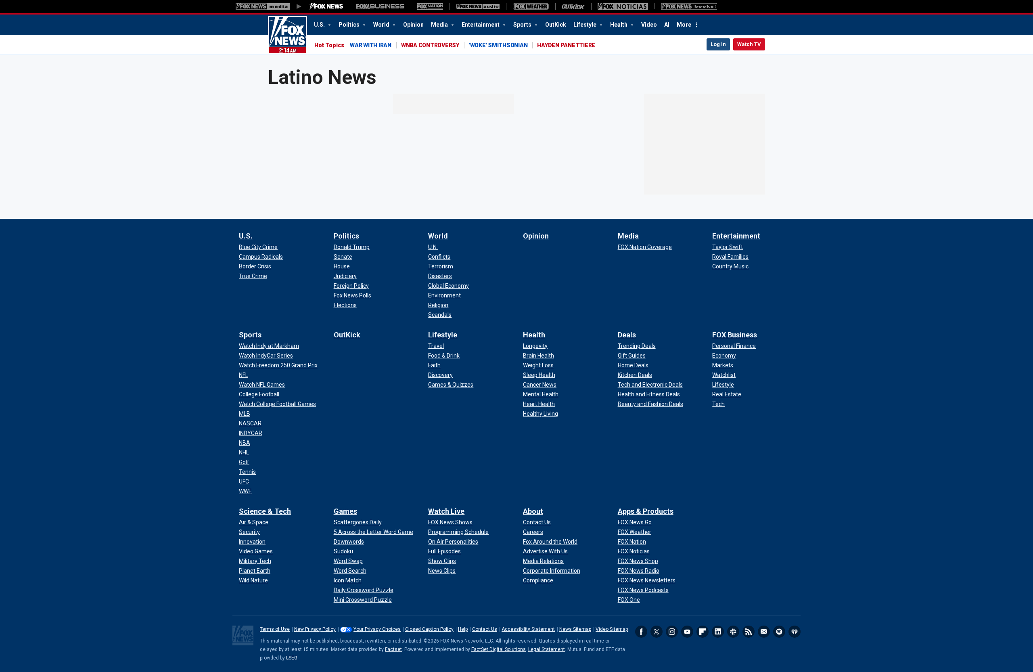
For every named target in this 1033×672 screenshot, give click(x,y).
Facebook (641, 632)
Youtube (687, 632)
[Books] (689, 6)
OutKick (555, 24)
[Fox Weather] (530, 6)
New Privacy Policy (315, 629)
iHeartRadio (794, 632)
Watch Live (446, 511)
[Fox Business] (380, 6)
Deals (627, 335)
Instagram (672, 632)
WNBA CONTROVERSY (430, 45)
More (684, 24)
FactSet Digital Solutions (498, 649)
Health (619, 24)
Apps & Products (645, 511)
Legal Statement (546, 649)
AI (666, 24)
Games (345, 511)
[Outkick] (573, 6)
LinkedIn (718, 632)
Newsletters (764, 632)
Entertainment (481, 24)
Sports (523, 24)
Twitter (656, 632)
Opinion (413, 24)
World (382, 24)
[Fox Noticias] (623, 6)
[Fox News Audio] (478, 6)
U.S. (320, 24)
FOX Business (734, 335)
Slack (733, 632)
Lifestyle (585, 24)
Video (649, 24)
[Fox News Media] (326, 6)
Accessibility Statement (528, 629)
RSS (748, 632)
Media (440, 24)
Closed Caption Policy (429, 629)
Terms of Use (275, 629)
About (533, 511)
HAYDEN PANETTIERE (566, 45)
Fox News (287, 35)
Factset (393, 649)
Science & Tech (265, 511)
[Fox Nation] (430, 6)
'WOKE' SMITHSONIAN (498, 45)
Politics (350, 24)
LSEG (291, 658)
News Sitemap (575, 629)
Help (463, 629)
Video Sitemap (612, 629)
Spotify (779, 632)
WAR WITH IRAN (370, 45)
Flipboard (702, 632)
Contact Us (484, 629)
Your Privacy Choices (377, 629)
